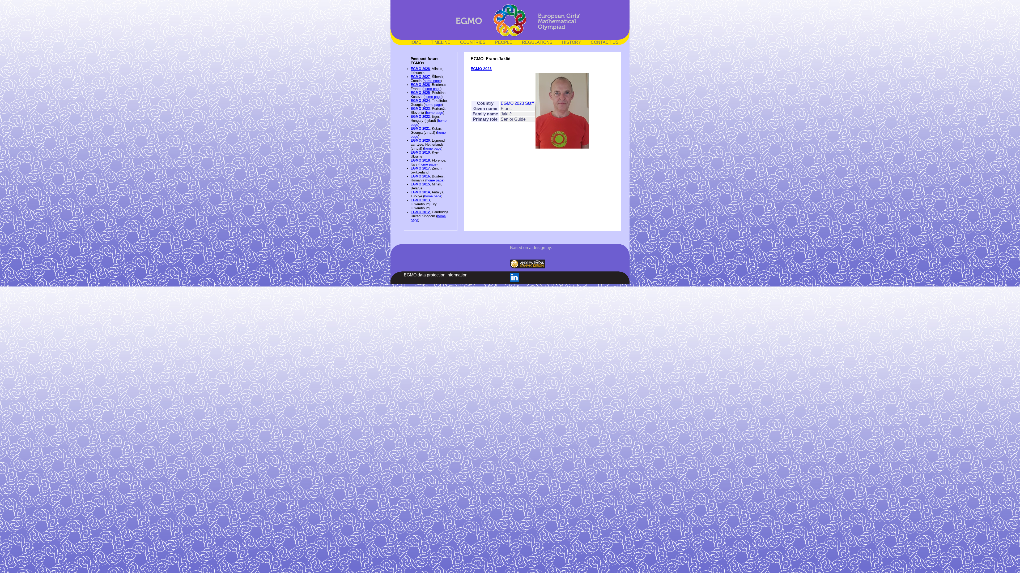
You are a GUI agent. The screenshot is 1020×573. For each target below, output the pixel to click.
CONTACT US (605, 42)
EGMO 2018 (420, 160)
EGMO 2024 (420, 101)
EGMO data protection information (436, 275)
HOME (415, 42)
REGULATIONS (537, 42)
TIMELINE (440, 42)
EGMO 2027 (420, 77)
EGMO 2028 (420, 69)
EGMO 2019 (420, 152)
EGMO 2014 (420, 192)
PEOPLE (503, 42)
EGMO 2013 (420, 200)
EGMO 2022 (420, 117)
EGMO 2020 (420, 140)
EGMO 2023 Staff (517, 103)
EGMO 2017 (420, 168)
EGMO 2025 (420, 93)
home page (432, 81)
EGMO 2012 (420, 212)
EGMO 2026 (420, 85)
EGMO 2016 (420, 176)
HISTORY (571, 42)
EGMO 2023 (420, 109)
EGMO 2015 (420, 184)
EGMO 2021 (420, 129)
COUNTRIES (473, 42)
